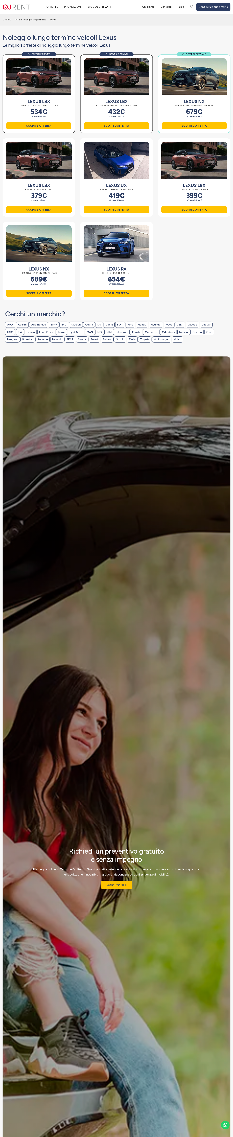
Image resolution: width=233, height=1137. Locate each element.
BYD (64, 324)
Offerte (52, 6)
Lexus (61, 332)
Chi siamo (148, 6)
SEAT (70, 339)
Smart (94, 339)
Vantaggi (166, 6)
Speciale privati (99, 6)
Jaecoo (192, 324)
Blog (181, 6)
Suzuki (120, 339)
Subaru (107, 339)
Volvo (177, 339)
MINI (109, 332)
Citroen (76, 324)
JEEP (180, 324)
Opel (209, 332)
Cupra (89, 324)
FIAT (120, 324)
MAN (90, 332)
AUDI (10, 324)
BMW (53, 324)
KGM (10, 332)
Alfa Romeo (38, 324)
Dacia (109, 324)
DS (99, 324)
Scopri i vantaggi (117, 884)
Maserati (122, 332)
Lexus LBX (39, 101)
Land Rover (46, 332)
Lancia (31, 332)
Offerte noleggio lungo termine (30, 19)
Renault (57, 339)
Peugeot (12, 339)
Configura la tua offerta (213, 7)
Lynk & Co (76, 332)
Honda (142, 324)
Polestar (27, 339)
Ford (130, 324)
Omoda (197, 332)
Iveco (169, 324)
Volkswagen (161, 339)
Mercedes (151, 332)
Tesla (132, 339)
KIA (20, 332)
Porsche (43, 339)
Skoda (82, 339)
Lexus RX (116, 269)
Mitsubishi (168, 332)
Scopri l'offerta (38, 125)
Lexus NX (194, 101)
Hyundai (156, 324)
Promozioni (73, 6)
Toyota (145, 339)
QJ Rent (7, 19)
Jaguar (206, 324)
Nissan (183, 332)
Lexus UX (116, 185)
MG (99, 332)
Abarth (22, 324)
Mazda (136, 332)
